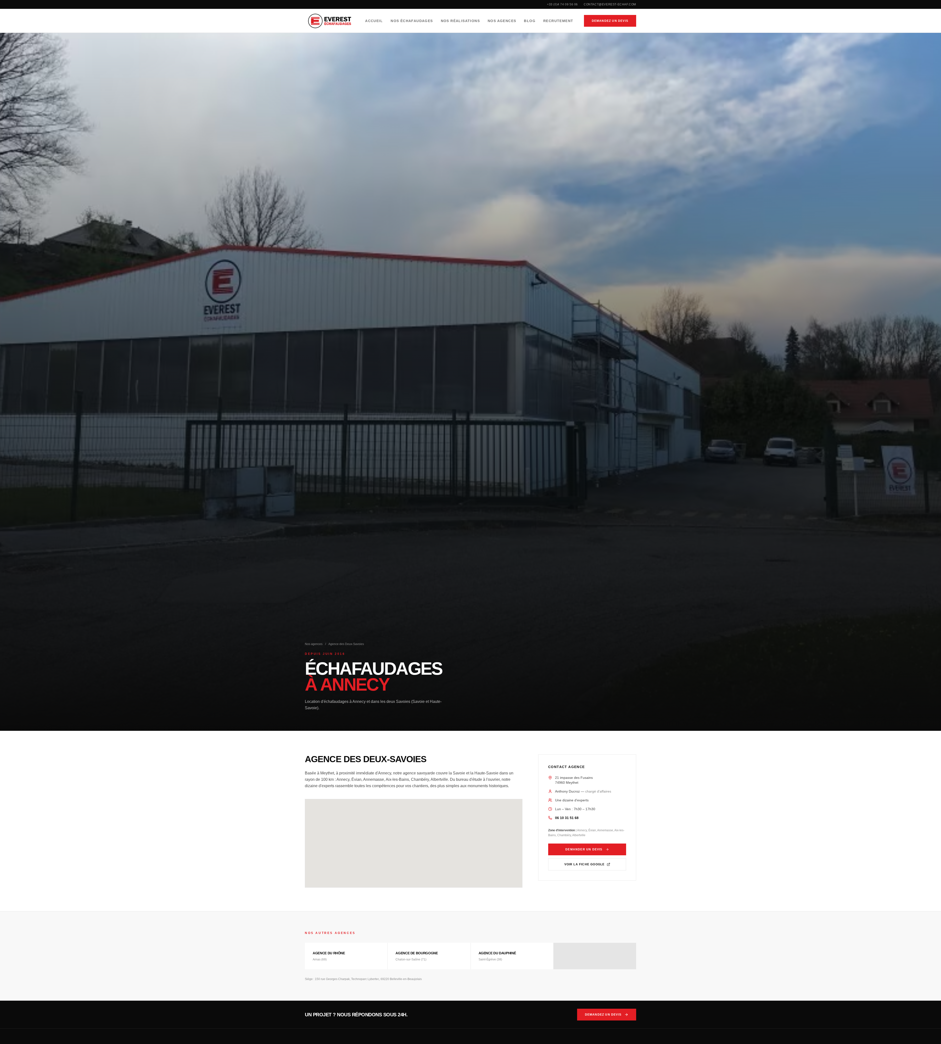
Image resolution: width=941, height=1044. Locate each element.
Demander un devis (583, 849)
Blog (529, 21)
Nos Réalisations (460, 21)
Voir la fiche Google (584, 864)
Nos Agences (502, 21)
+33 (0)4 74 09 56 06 (562, 4)
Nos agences (313, 644)
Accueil (374, 21)
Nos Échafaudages (412, 21)
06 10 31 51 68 (567, 818)
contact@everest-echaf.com (610, 4)
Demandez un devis (610, 21)
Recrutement (558, 21)
